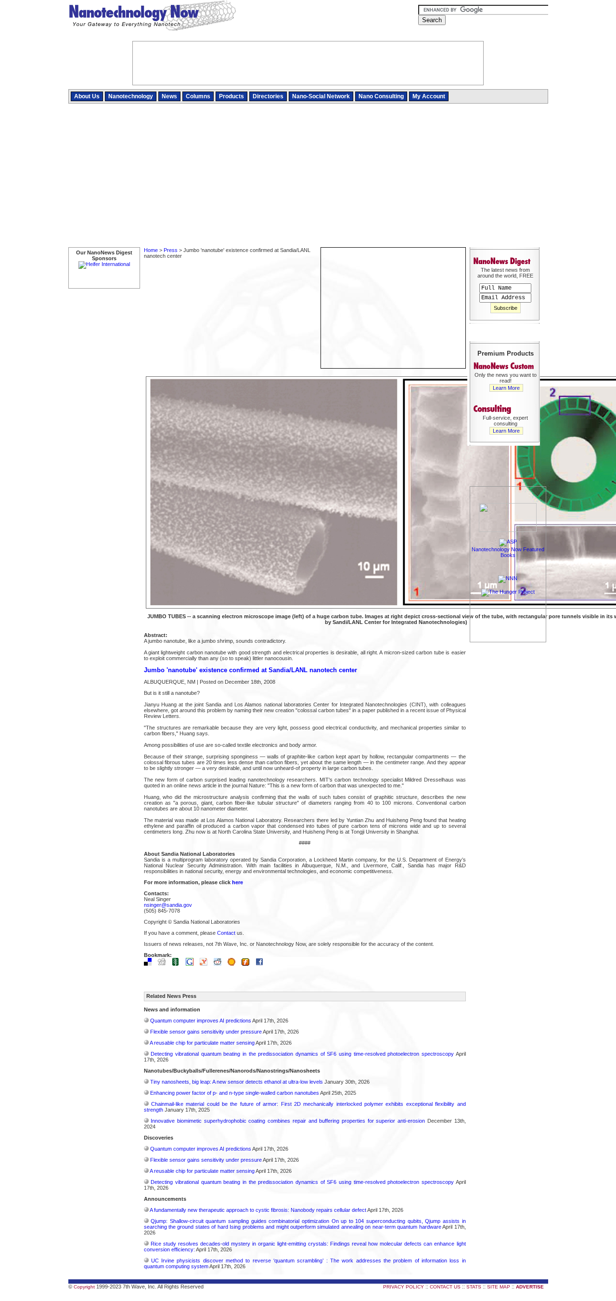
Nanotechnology (130, 96)
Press (171, 250)
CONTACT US (445, 1286)
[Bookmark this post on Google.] (192, 964)
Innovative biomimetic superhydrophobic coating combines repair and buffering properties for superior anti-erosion (288, 1121)
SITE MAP (498, 1286)
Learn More (506, 388)
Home (151, 250)
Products (231, 96)
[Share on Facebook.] (262, 964)
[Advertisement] (308, 175)
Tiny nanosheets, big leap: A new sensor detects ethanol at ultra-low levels (236, 1082)
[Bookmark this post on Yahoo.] (206, 964)
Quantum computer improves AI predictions (200, 1020)
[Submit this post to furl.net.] (248, 964)
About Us (87, 96)
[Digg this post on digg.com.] (164, 964)
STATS (473, 1286)
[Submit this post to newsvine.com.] (178, 964)
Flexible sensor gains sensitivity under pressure (206, 1032)
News (169, 96)
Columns (198, 96)
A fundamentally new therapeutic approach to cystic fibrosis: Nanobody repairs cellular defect (258, 1210)
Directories (268, 96)
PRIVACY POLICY (403, 1286)
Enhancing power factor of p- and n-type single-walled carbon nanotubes (234, 1093)
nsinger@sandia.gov (168, 905)
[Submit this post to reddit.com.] (220, 964)
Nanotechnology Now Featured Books (508, 552)
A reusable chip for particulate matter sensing (202, 1043)
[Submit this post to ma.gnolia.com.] (234, 964)
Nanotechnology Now (152, 17)
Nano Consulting (381, 96)
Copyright (84, 1286)
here (237, 882)
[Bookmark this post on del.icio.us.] (150, 964)
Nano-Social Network (321, 96)
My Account (428, 96)
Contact (226, 933)
